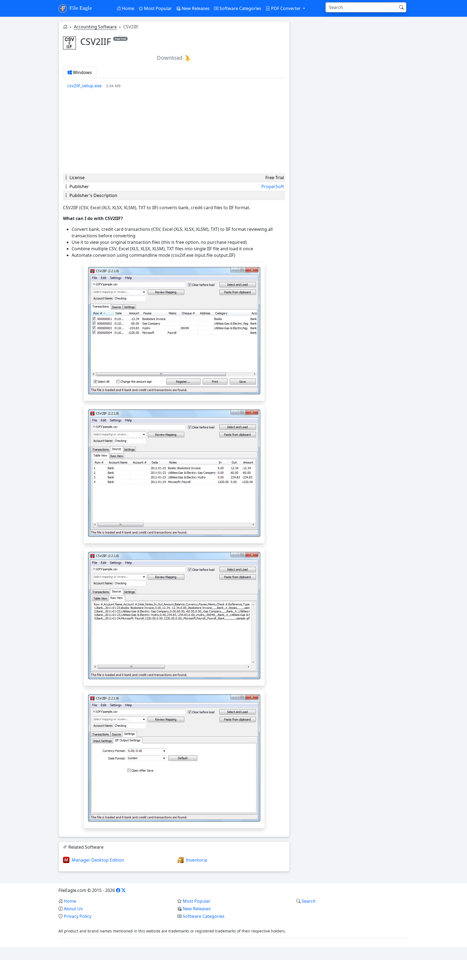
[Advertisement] (174, 131)
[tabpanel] (176, 85)
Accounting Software (95, 27)
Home (127, 8)
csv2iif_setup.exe (84, 86)
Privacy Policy (77, 916)
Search (309, 901)
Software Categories (239, 8)
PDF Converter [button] (286, 8)
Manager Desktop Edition (98, 860)
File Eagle (80, 8)
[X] (123, 890)
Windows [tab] (82, 72)
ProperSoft (272, 186)
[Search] (401, 7)
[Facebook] (118, 890)
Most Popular (157, 8)
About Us (73, 909)
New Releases (195, 8)
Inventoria (196, 860)
